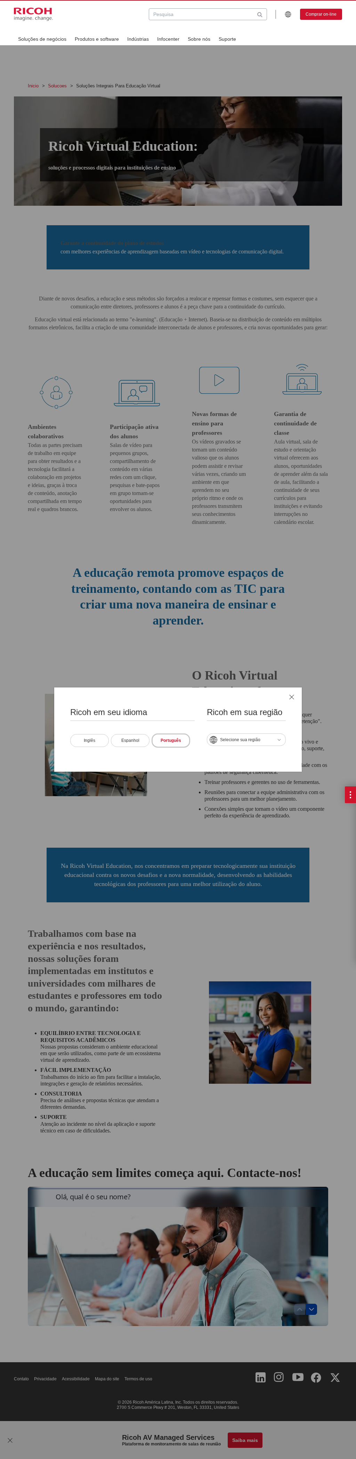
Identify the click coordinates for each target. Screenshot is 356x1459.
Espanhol (130, 740)
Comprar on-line (321, 14)
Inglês (89, 740)
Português (171, 740)
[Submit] (259, 14)
